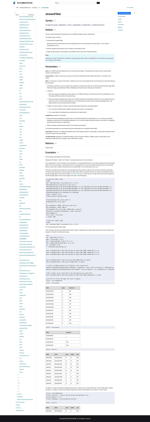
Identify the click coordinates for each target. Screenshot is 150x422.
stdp (20, 211)
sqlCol (21, 164)
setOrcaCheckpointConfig (26, 16)
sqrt (20, 181)
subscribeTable (23, 328)
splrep (21, 159)
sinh (20, 93)
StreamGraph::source (24, 270)
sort (20, 137)
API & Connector (20, 402)
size (20, 96)
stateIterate (22, 203)
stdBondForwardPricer (25, 208)
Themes (19, 394)
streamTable (22, 287)
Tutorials (18, 407)
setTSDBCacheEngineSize (26, 57)
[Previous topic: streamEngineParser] (129, 7)
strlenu (21, 303)
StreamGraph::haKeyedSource (27, 247)
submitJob (22, 317)
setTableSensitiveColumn (25, 52)
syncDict (21, 369)
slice (20, 118)
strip (20, 298)
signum (21, 88)
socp (20, 129)
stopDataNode (23, 222)
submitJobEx (22, 320)
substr (20, 331)
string (20, 292)
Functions (34, 7)
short (20, 74)
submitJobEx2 (23, 322)
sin (20, 90)
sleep (20, 115)
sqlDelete (21, 170)
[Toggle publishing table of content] (15, 12)
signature (21, 82)
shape (21, 63)
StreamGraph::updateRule (25, 284)
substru (21, 333)
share (20, 68)
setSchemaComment (24, 36)
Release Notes (20, 410)
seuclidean (22, 60)
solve (20, 131)
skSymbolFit (22, 110)
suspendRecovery (24, 355)
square (21, 184)
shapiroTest (22, 66)
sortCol (21, 142)
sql (20, 162)
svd (20, 358)
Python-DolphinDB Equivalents (25, 399)
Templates (20, 396)
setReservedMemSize (25, 30)
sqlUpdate (22, 178)
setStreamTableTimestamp (26, 44)
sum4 (20, 347)
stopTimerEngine (23, 233)
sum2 (20, 342)
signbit (21, 85)
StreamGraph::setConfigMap (26, 263)
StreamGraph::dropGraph (25, 244)
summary (21, 353)
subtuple (21, 336)
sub (20, 311)
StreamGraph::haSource (25, 249)
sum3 (20, 344)
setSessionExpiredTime (25, 38)
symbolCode (22, 363)
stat (20, 200)
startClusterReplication (25, 186)
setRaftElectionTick (24, 25)
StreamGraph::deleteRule (25, 241)
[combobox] (20, 15)
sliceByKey (22, 121)
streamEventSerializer (25, 214)
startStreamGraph (23, 195)
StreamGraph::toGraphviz (25, 281)
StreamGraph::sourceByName (26, 273)
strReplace (22, 309)
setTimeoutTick (23, 55)
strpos (21, 306)
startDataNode (23, 189)
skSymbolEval (22, 104)
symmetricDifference (24, 366)
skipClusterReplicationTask (26, 101)
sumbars (21, 350)
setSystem (22, 46)
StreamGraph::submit (24, 278)
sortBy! (21, 140)
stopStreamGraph (23, 227)
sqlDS (20, 173)
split (20, 156)
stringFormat (22, 295)
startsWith (21, 197)
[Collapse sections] (127, 7)
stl (19, 217)
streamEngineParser (24, 236)
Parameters (121, 24)
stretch (21, 289)
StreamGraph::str (23, 276)
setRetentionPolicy (24, 33)
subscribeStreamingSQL (25, 325)
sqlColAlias (22, 167)
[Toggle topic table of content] (135, 12)
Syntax (120, 19)
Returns (120, 27)
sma (20, 123)
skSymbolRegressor (24, 112)
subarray (21, 314)
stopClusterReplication (25, 219)
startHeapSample (23, 192)
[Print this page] (132, 7)
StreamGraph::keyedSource (26, 252)
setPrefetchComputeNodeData (27, 19)
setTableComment (24, 49)
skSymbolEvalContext (25, 107)
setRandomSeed (23, 27)
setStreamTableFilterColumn (26, 41)
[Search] (98, 3)
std (20, 206)
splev (20, 151)
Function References (25, 7)
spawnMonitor (23, 145)
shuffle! (21, 77)
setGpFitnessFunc (24, 22)
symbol (21, 361)
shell (20, 71)
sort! (20, 134)
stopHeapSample (23, 225)
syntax (21, 372)
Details (119, 21)
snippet (21, 126)
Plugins (18, 405)
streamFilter (45, 7)
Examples (120, 30)
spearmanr (22, 148)
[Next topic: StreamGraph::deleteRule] (130, 7)
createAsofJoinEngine (76, 173)
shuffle (21, 79)
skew (20, 99)
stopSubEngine (23, 230)
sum (20, 339)
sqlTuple (21, 175)
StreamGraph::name (24, 260)
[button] (18, 17)
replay (57, 45)
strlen (20, 300)
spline (20, 153)
